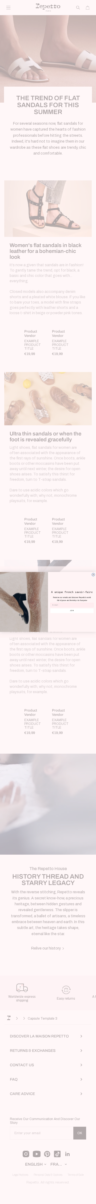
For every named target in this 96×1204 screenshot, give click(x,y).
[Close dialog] (93, 574)
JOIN (72, 610)
